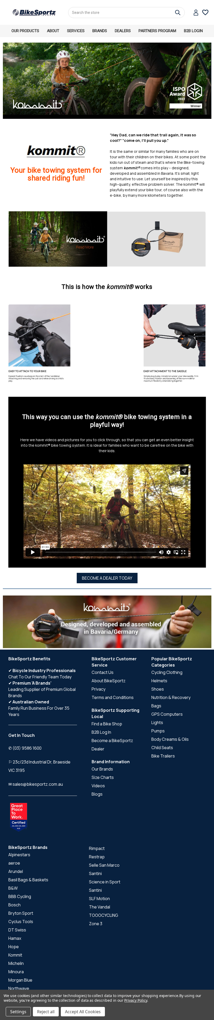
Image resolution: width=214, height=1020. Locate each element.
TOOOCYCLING (103, 915)
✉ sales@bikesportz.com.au (35, 784)
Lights (157, 722)
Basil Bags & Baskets (28, 880)
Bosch (14, 905)
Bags (156, 706)
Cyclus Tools (20, 921)
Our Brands (102, 769)
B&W (13, 888)
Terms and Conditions (113, 697)
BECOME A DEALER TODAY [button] (107, 578)
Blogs (97, 794)
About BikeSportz (109, 681)
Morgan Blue (20, 980)
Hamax (14, 938)
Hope (13, 946)
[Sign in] (196, 13)
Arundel (15, 871)
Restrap (97, 857)
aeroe (14, 863)
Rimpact (97, 848)
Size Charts (103, 777)
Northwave (18, 988)
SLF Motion (99, 898)
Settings (18, 1012)
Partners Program (157, 30)
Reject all (46, 1012)
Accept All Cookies (83, 1012)
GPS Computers (167, 714)
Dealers (123, 30)
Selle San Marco (104, 865)
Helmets (159, 681)
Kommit (15, 955)
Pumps (158, 731)
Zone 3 (95, 923)
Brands (99, 30)
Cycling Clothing (166, 672)
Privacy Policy (135, 1000)
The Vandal (99, 907)
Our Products (25, 30)
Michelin (16, 963)
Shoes (157, 689)
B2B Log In (101, 732)
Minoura (16, 972)
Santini (95, 873)
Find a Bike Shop (107, 724)
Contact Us (103, 672)
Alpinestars (19, 855)
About (53, 30)
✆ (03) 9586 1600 (24, 748)
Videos (98, 786)
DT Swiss (17, 930)
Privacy (98, 689)
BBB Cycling (19, 896)
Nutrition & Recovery (171, 697)
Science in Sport (104, 882)
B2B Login (193, 30)
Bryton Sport (20, 913)
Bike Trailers (163, 756)
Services (76, 30)
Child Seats (162, 747)
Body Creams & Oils (170, 739)
